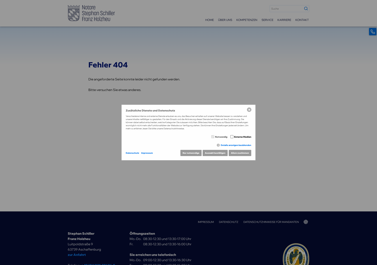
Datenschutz (132, 153)
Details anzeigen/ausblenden (236, 145)
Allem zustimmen (240, 153)
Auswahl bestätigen (215, 153)
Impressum (147, 153)
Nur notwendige (191, 153)
